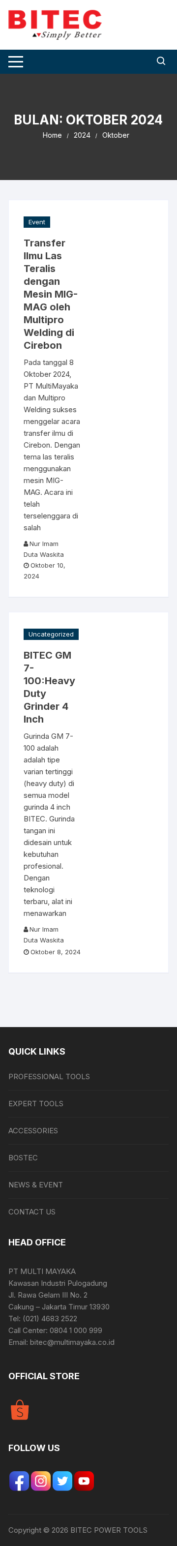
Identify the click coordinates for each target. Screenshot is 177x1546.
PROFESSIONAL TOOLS (49, 1076)
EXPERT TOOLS (35, 1103)
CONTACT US (32, 1211)
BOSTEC (23, 1157)
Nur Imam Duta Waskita (44, 549)
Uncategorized (51, 634)
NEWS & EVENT (35, 1184)
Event (37, 222)
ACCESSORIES (33, 1130)
